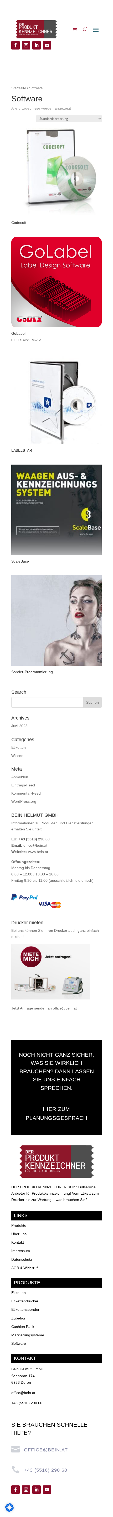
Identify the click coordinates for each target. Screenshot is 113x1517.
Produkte (18, 1225)
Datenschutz (21, 1259)
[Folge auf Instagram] (26, 45)
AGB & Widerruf (24, 1268)
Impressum (20, 1251)
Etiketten (18, 747)
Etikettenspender (25, 1309)
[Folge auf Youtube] (47, 45)
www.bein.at (38, 852)
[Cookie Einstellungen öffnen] (9, 1510)
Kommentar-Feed (26, 793)
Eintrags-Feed (23, 785)
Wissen (17, 755)
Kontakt (17, 1242)
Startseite (18, 88)
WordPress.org (23, 801)
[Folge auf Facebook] (15, 45)
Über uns (19, 1234)
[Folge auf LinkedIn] (36, 45)
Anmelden (19, 777)
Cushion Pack (22, 1326)
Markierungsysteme (27, 1335)
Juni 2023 (19, 726)
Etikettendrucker (24, 1301)
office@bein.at (35, 845)
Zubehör (18, 1318)
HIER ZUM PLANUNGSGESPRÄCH (56, 1113)
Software (18, 1343)
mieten (17, 936)
